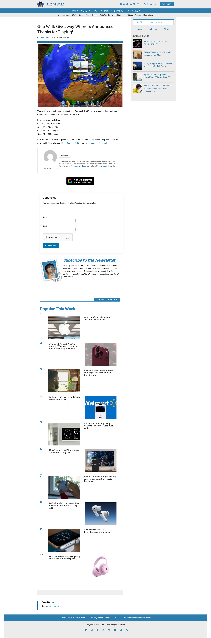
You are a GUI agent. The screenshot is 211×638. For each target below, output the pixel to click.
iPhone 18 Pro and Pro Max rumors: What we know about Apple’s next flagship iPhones (63, 346)
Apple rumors (63, 15)
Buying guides (120, 10)
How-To (96, 10)
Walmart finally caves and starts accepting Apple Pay (64, 398)
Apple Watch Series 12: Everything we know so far (97, 531)
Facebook (106, 166)
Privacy (166, 29)
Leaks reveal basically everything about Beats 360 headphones (64, 557)
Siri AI (81, 15)
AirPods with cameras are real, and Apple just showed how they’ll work (98, 372)
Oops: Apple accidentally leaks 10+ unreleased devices (99, 318)
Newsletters (148, 15)
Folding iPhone (91, 15)
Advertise (153, 29)
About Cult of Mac (113, 618)
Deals (106, 10)
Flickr (58, 168)
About (139, 29)
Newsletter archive (107, 300)
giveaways (53, 606)
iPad (60, 606)
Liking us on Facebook (97, 143)
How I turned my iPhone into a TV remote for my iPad (64, 451)
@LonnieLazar (81, 166)
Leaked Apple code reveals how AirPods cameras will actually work (64, 505)
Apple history (117, 15)
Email (45, 226)
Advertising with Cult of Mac (72, 618)
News (73, 10)
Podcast (138, 15)
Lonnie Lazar (45, 37)
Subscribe (166, 4)
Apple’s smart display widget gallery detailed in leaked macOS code (100, 426)
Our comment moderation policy (137, 618)
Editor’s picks (105, 15)
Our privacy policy (95, 618)
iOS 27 (73, 15)
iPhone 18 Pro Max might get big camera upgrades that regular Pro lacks (100, 479)
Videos (130, 15)
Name (46, 217)
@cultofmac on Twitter (71, 143)
